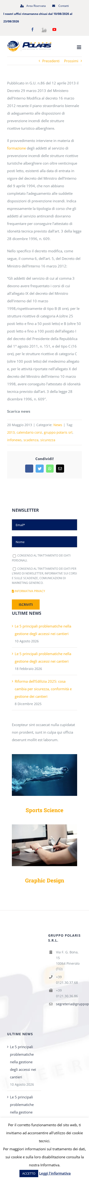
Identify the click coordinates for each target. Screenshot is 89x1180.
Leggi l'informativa (55, 1173)
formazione (16, 148)
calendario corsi (29, 432)
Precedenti (51, 60)
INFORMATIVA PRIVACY (29, 591)
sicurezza (47, 440)
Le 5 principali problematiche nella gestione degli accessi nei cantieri (23, 1061)
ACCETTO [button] (28, 1173)
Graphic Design (44, 880)
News (57, 425)
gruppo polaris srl (58, 432)
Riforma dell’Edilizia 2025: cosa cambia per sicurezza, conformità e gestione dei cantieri (43, 689)
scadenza (30, 440)
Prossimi (71, 60)
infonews (14, 440)
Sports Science (44, 810)
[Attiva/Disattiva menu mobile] (79, 47)
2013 (11, 432)
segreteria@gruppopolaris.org (69, 1004)
